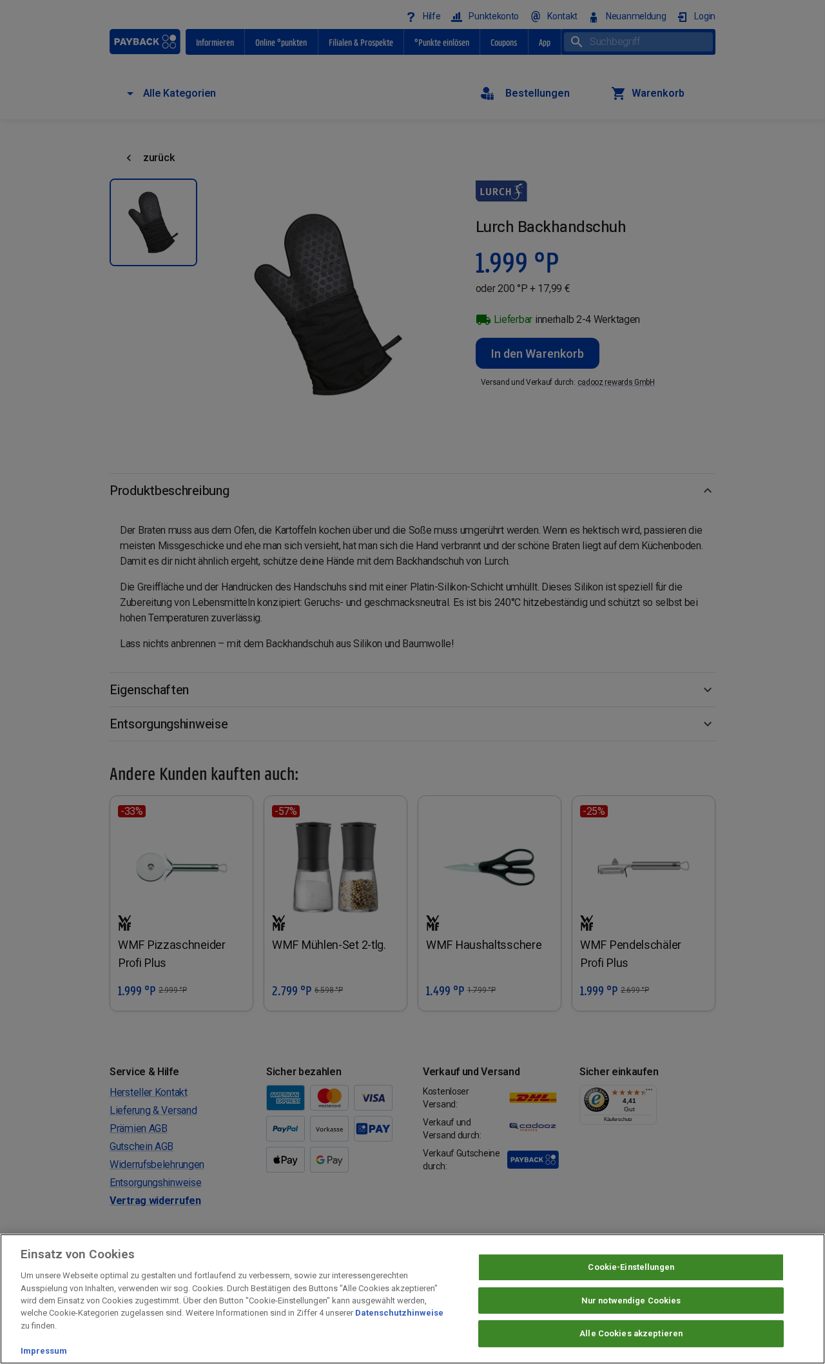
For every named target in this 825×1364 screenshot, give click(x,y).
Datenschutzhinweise (399, 1313)
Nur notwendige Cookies (631, 1300)
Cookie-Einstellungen (631, 1267)
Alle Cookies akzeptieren (631, 1334)
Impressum (44, 1351)
